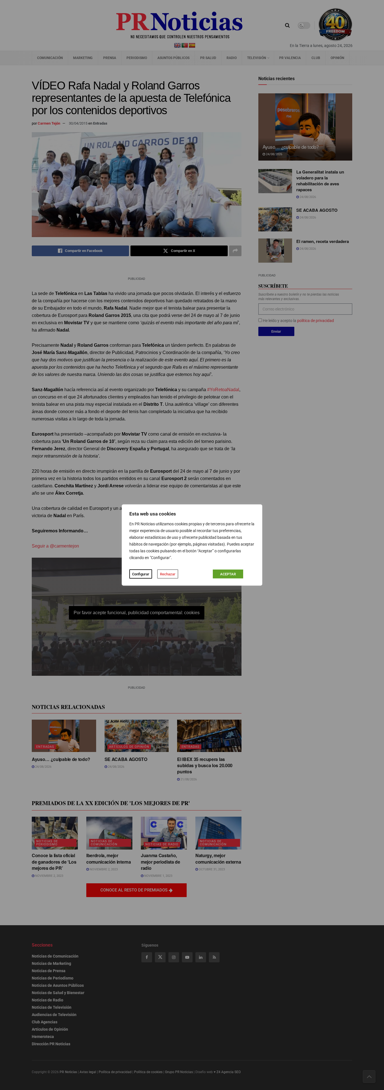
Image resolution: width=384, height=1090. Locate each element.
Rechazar (167, 574)
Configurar (140, 574)
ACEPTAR (228, 574)
